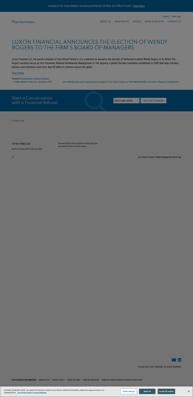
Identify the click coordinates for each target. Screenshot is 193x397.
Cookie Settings (128, 391)
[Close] (189, 391)
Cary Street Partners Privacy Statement (31, 393)
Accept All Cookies (166, 391)
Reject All (147, 391)
